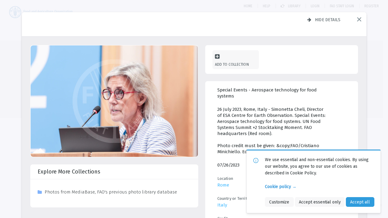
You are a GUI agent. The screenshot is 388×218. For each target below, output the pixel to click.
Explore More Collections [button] (69, 171)
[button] (359, 19)
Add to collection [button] (232, 64)
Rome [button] (223, 185)
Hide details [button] (328, 19)
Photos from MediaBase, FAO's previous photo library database (111, 192)
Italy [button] (222, 205)
